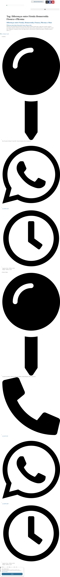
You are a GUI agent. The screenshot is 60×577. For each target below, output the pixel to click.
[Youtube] (52, 2)
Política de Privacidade (5, 571)
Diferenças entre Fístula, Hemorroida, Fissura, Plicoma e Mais (29, 22)
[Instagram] (47, 2)
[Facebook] (50, 2)
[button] (45, 9)
